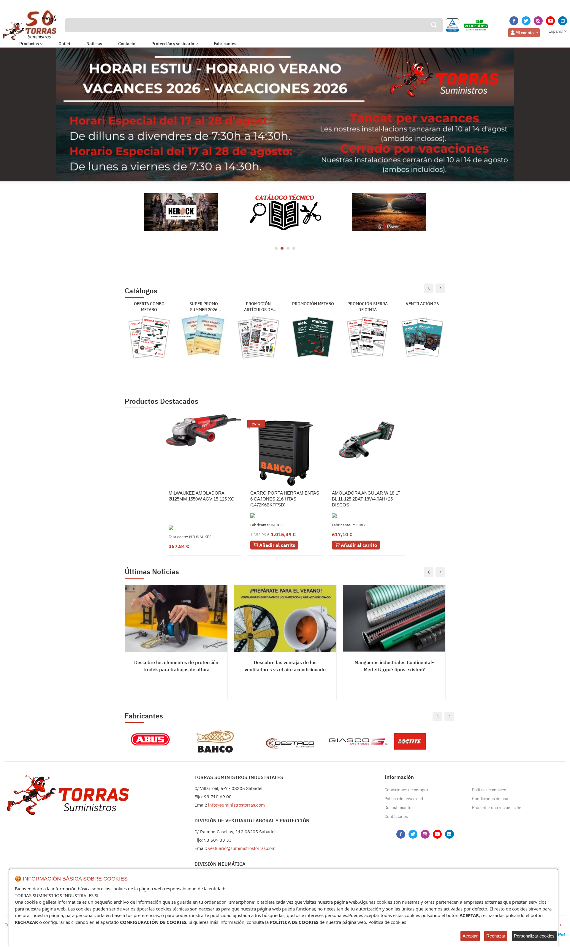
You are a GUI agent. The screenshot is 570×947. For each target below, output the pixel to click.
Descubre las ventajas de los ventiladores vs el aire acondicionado (285, 665)
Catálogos (141, 291)
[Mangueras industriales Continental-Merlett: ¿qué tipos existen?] (394, 618)
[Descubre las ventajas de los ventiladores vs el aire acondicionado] (285, 618)
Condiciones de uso (490, 798)
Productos (29, 43)
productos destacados (161, 401)
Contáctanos (396, 816)
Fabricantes (225, 43)
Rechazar (495, 935)
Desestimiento (397, 807)
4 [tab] (293, 248)
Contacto (126, 43)
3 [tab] (287, 248)
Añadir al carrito (276, 545)
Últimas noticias (152, 572)
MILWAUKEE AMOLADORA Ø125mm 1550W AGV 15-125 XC (201, 495)
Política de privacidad (403, 798)
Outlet (64, 43)
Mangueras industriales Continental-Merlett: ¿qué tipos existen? (394, 665)
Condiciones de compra (406, 789)
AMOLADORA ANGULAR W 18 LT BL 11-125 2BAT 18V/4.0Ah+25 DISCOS (366, 498)
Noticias (94, 43)
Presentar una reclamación (496, 807)
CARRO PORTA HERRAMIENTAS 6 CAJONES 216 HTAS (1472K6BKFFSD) (284, 498)
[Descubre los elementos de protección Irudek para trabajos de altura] (176, 618)
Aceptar (470, 935)
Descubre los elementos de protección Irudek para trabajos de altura (176, 665)
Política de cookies (489, 789)
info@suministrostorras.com (236, 805)
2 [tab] (282, 248)
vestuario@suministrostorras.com (242, 848)
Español (556, 31)
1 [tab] (276, 248)
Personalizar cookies (534, 935)
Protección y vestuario (172, 43)
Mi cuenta (524, 32)
